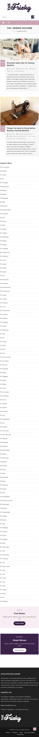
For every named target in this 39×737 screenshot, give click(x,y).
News (4, 481)
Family (4, 295)
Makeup (4, 438)
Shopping (5, 527)
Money (4, 454)
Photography (6, 496)
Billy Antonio (11, 68)
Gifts (3, 334)
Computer (5, 248)
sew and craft (11, 138)
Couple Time (6, 252)
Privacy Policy (20, 734)
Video (4, 593)
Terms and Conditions (29, 732)
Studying (4, 539)
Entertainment (6, 287)
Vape (3, 586)
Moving (4, 465)
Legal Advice (6, 419)
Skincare (4, 531)
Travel (4, 578)
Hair (3, 353)
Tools (3, 570)
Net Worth (5, 477)
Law (3, 415)
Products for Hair (7, 500)
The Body (5, 558)
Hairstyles (5, 368)
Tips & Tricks (6, 566)
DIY (3, 275)
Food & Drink (6, 310)
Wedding (4, 601)
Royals (4, 520)
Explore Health (19, 623)
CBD (3, 225)
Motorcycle (5, 458)
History (4, 380)
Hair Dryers (5, 361)
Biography (5, 198)
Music (4, 469)
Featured (5, 303)
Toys (3, 574)
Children (4, 233)
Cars (3, 217)
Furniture (5, 314)
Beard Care (5, 186)
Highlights (5, 376)
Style (3, 543)
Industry (4, 403)
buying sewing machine (20, 136)
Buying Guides (28, 134)
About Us (8, 732)
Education (5, 283)
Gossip (4, 341)
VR (3, 597)
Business (5, 206)
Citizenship (5, 237)
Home (4, 388)
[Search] (32, 17)
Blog (3, 202)
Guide (4, 345)
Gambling (5, 322)
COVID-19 (5, 256)
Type (3, 582)
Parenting (5, 485)
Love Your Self (6, 434)
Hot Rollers (5, 396)
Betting (4, 194)
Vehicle (4, 589)
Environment (6, 291)
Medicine (5, 446)
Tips (3, 562)
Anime (4, 175)
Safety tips (10, 71)
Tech (3, 551)
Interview (5, 411)
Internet (4, 407)
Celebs (4, 229)
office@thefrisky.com (10, 705)
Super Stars (5, 547)
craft (29, 136)
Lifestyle (4, 427)
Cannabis (5, 213)
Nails (3, 473)
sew (34, 136)
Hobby (26, 68)
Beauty (4, 190)
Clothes (4, 244)
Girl (3, 337)
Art (3, 178)
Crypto (4, 264)
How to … (5, 399)
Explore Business (19, 650)
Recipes (4, 508)
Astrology (5, 182)
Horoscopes (5, 392)
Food (3, 306)
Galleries (4, 318)
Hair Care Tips (6, 357)
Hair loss (4, 365)
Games (4, 326)
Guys (3, 349)
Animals (4, 171)
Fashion (4, 299)
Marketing (5, 442)
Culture (4, 268)
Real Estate (5, 504)
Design (4, 272)
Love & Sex (5, 430)
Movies (4, 461)
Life (3, 423)
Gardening (5, 330)
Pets (3, 492)
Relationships (6, 512)
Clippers (4, 241)
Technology (5, 555)
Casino (4, 221)
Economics (5, 279)
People (4, 489)
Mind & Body (6, 450)
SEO (3, 524)
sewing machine (19, 71)
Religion (4, 516)
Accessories (5, 167)
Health (4, 372)
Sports (4, 535)
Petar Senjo (11, 134)
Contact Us (15, 732)
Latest (20, 732)
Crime (4, 260)
